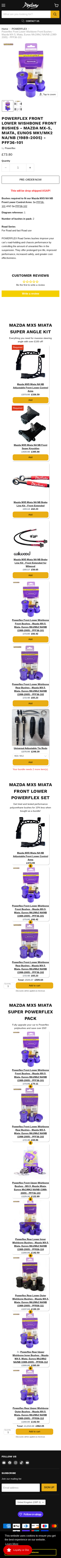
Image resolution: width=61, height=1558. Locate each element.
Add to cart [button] (34, 985)
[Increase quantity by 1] (30, 168)
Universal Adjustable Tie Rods (30, 748)
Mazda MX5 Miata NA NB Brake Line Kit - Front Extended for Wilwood (30, 563)
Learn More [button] (11, 1544)
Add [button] (30, 400)
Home (5, 28)
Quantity (6, 161)
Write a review (30, 293)
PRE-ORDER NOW (31, 179)
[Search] (55, 14)
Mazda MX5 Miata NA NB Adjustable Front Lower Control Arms (30, 387)
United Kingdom (29, 1502)
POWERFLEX (19, 28)
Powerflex (10, 148)
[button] (7, 105)
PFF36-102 (21, 206)
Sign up (49, 1487)
